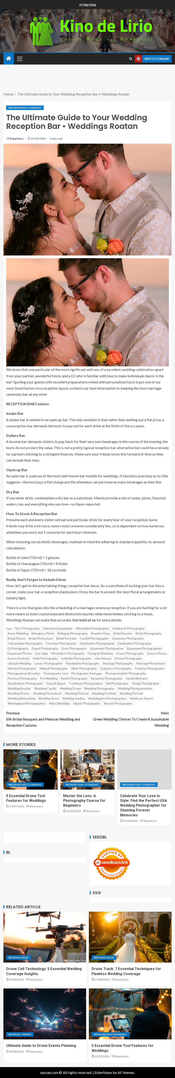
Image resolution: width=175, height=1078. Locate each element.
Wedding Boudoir (19, 688)
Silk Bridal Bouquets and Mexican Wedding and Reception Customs (43, 719)
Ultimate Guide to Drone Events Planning (41, 1045)
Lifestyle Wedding (19, 663)
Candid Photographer (94, 638)
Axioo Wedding (18, 633)
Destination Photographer (97, 643)
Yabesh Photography (86, 703)
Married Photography (22, 668)
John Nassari (103, 658)
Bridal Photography (149, 633)
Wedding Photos (19, 693)
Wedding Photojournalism (135, 688)
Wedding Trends (19, 1034)
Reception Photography (107, 678)
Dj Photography (18, 648)
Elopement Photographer (107, 648)
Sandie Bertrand (136, 678)
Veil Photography (117, 683)
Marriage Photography (118, 663)
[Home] (8, 58)
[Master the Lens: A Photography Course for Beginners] (87, 769)
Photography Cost (56, 673)
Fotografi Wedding (100, 653)
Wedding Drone (70, 688)
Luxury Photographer (48, 663)
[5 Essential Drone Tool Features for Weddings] (30, 769)
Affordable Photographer (92, 628)
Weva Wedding (59, 703)
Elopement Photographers (144, 648)
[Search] (131, 58)
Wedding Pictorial (77, 693)
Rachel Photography (74, 678)
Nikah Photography (84, 668)
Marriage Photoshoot (150, 663)
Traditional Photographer (86, 683)
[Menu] (19, 58)
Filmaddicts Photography (68, 653)
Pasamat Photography (150, 668)
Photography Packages (86, 673)
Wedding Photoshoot (47, 693)
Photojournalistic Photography (125, 673)
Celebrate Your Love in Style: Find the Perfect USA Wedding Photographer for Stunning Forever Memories (143, 805)
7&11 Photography (27, 628)
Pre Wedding (49, 678)
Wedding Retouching (21, 698)
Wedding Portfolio (104, 693)
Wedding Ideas (18, 957)
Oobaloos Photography (116, 668)
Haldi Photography (45, 658)
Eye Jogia (41, 653)
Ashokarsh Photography (128, 628)
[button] (19, 58)
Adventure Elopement (57, 628)
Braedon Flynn (100, 633)
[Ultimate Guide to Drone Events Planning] (44, 1013)
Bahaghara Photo (42, 633)
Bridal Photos (17, 638)
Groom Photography (130, 653)
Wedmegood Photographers (27, 703)
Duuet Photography (45, 648)
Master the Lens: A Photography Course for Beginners (84, 801)
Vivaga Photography (145, 683)
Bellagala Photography (73, 633)
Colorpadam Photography (25, 643)
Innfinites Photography (76, 658)
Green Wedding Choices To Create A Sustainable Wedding (131, 719)
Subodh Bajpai (55, 683)
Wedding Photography (24, 107)
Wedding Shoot (48, 698)
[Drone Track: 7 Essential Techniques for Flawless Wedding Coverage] (130, 937)
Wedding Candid (45, 688)
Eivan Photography (74, 648)
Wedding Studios (73, 698)
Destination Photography (135, 643)
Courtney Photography (61, 643)
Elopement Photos (20, 653)
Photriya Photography (22, 678)
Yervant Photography (118, 703)
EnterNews (103, 1072)
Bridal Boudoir (122, 633)
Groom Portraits (19, 658)
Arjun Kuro (17, 138)
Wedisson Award (141, 698)
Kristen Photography (128, 658)
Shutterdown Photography (25, 683)
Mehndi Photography (54, 668)
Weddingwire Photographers (107, 698)
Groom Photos (157, 653)
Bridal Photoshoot (41, 638)
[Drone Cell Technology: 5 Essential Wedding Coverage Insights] (44, 937)
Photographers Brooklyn (24, 673)
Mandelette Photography (83, 663)
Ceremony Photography (128, 638)
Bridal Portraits (66, 638)
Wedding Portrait (131, 693)
